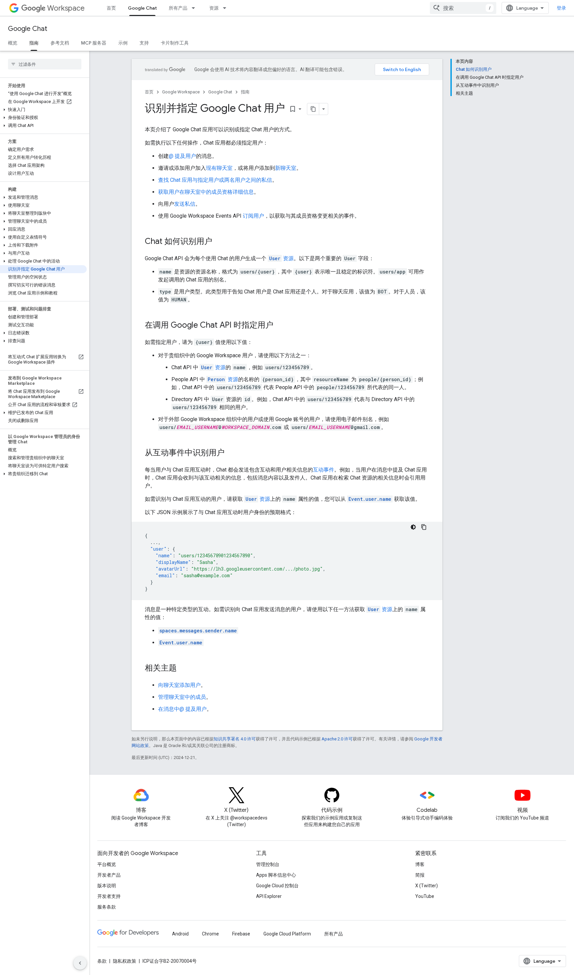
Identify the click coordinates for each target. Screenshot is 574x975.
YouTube (424, 896)
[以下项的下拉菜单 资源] (227, 8)
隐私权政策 (124, 961)
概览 (12, 43)
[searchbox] (44, 64)
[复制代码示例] (424, 527)
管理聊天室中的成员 (182, 697)
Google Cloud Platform (287, 933)
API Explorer (269, 896)
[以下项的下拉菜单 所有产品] (195, 8)
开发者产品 (109, 875)
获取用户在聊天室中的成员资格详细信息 (206, 192)
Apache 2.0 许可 (337, 738)
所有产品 (178, 8)
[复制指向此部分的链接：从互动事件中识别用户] (231, 453)
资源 (214, 8)
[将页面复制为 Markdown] (313, 109)
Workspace (66, 8)
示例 (123, 43)
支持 (144, 43)
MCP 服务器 (93, 43)
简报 (420, 875)
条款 (102, 961)
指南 (34, 43)
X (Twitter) (426, 885)
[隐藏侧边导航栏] (80, 963)
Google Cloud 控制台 (277, 885)
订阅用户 (253, 216)
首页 (111, 8)
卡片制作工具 (175, 43)
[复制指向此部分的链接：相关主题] (183, 669)
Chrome (210, 933)
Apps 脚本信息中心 (276, 875)
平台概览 (106, 864)
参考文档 (59, 43)
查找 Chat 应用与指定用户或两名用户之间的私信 (215, 180)
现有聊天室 (219, 168)
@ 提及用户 (182, 156)
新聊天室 (285, 168)
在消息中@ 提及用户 (182, 709)
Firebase (241, 933)
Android (180, 933)
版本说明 (106, 885)
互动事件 (323, 470)
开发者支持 (109, 896)
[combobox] (463, 8)
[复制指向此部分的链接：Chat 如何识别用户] (219, 242)
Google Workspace (181, 91)
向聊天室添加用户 (179, 685)
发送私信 (184, 204)
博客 (420, 864)
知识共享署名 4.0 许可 (235, 738)
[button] (43, 110)
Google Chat (142, 8)
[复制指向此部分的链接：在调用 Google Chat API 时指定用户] (280, 326)
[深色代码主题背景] (413, 527)
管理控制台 (267, 864)
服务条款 (106, 907)
